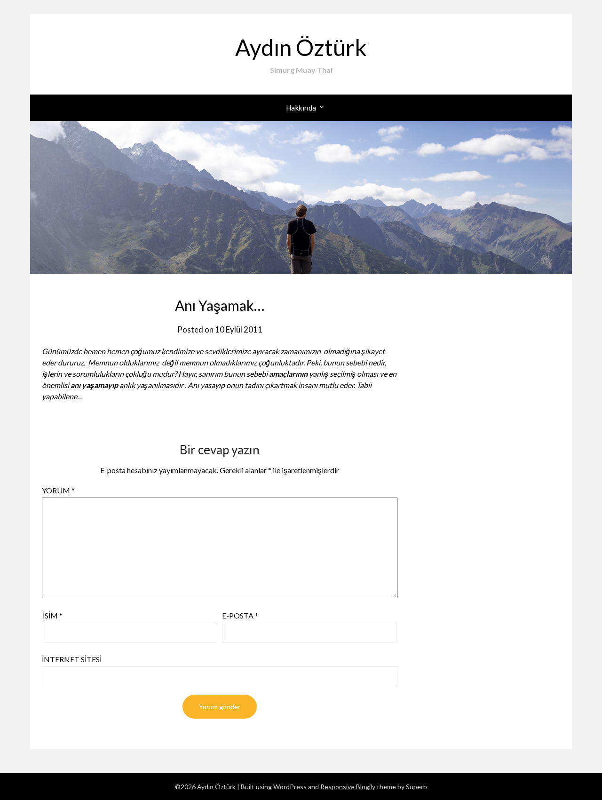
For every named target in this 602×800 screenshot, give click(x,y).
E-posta (240, 615)
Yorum (58, 490)
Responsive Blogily (347, 787)
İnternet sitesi (72, 659)
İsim (53, 615)
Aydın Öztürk (301, 47)
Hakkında (301, 107)
